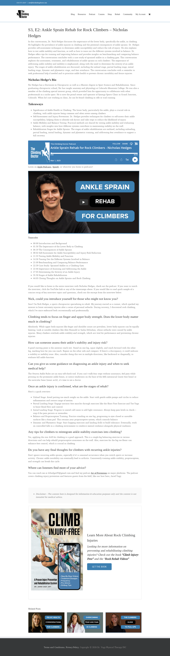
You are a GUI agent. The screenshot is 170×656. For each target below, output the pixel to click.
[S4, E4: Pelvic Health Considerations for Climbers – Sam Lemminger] (46, 613)
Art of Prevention (99, 473)
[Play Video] (84, 202)
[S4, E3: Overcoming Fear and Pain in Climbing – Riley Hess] (85, 613)
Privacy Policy (72, 647)
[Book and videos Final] (57, 509)
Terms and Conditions (54, 647)
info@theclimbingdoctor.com (37, 3)
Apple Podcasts (44, 166)
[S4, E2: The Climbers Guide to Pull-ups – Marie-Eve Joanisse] (124, 613)
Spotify (56, 166)
